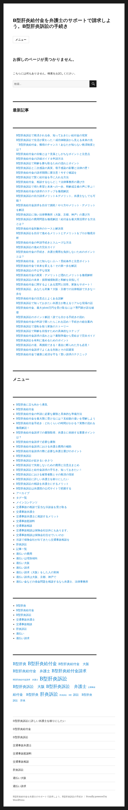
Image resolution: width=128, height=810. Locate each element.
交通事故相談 (24, 525)
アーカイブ (23, 493)
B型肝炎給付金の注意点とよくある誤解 (39, 298)
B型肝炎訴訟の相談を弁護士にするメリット (42, 483)
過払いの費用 (24, 553)
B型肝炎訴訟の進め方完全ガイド (35, 247)
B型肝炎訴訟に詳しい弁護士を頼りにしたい (42, 479)
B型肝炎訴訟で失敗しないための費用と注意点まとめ (47, 465)
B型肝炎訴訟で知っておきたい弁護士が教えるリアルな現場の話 (54, 303)
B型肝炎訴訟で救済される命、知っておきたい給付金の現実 (51, 135)
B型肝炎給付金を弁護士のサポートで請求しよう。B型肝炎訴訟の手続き (62, 23)
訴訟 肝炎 (19, 700)
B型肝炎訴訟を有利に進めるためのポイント (42, 340)
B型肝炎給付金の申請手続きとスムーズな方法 (43, 242)
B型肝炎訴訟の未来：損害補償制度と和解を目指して (47, 279)
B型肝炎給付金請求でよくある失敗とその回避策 (45, 349)
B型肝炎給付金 (25, 409)
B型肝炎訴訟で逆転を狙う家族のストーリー (42, 326)
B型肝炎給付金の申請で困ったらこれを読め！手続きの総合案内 (54, 321)
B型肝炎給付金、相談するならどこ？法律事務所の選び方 (50, 182)
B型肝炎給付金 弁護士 (31, 671)
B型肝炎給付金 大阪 (73, 664)
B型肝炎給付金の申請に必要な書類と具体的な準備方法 (49, 413)
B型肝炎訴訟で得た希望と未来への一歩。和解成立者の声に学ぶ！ (55, 186)
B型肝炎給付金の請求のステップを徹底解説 (42, 191)
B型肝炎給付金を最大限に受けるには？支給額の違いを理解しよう (55, 418)
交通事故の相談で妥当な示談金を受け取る (41, 507)
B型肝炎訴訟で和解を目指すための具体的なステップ (47, 331)
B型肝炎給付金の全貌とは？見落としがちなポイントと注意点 (53, 154)
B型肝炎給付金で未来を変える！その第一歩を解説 (46, 265)
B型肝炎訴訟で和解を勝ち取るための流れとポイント (47, 163)
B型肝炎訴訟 (23, 455)
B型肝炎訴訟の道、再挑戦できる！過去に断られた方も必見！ (53, 345)
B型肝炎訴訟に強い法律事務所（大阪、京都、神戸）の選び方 (53, 214)
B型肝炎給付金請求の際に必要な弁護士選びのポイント (49, 451)
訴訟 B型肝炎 (82, 695)
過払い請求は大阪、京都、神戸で (36, 577)
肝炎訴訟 (21, 544)
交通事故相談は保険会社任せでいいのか (40, 535)
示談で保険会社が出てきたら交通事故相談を (43, 539)
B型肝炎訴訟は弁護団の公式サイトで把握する (43, 488)
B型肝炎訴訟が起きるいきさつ (34, 460)
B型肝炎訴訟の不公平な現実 (33, 270)
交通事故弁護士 (25, 511)
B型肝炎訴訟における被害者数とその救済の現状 (45, 474)
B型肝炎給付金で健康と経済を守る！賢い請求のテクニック (51, 354)
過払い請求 (23, 567)
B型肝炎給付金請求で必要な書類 (35, 441)
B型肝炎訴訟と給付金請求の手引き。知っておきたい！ (49, 469)
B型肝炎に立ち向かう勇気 (31, 404)
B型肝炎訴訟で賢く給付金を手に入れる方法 (42, 177)
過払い (20, 633)
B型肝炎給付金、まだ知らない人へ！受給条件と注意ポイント (53, 261)
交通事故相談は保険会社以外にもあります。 (43, 530)
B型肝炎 (21, 605)
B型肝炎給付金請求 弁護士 (25, 679)
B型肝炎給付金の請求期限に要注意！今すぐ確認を (46, 172)
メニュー (20, 39)
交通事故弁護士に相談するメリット (37, 516)
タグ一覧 (21, 497)
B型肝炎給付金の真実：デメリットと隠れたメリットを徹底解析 (54, 275)
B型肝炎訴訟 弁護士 (66, 686)
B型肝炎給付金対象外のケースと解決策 (39, 228)
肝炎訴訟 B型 (66, 695)
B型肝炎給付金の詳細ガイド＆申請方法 (39, 158)
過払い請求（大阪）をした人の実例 (37, 572)
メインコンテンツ (27, 502)
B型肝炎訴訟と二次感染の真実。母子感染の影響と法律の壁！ (53, 168)
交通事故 (91, 687)
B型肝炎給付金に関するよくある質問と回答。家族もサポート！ (54, 284)
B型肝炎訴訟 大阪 (29, 686)
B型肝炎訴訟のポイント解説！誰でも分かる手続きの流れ (50, 317)
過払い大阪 (23, 563)
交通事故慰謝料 (25, 521)
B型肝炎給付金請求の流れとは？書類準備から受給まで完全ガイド (55, 335)
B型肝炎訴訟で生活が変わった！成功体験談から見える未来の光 (54, 140)
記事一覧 (21, 549)
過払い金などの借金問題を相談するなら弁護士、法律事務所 (52, 581)
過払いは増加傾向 (27, 558)
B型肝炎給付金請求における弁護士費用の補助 (43, 446)
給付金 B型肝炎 (25, 694)
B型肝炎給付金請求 (69, 670)
